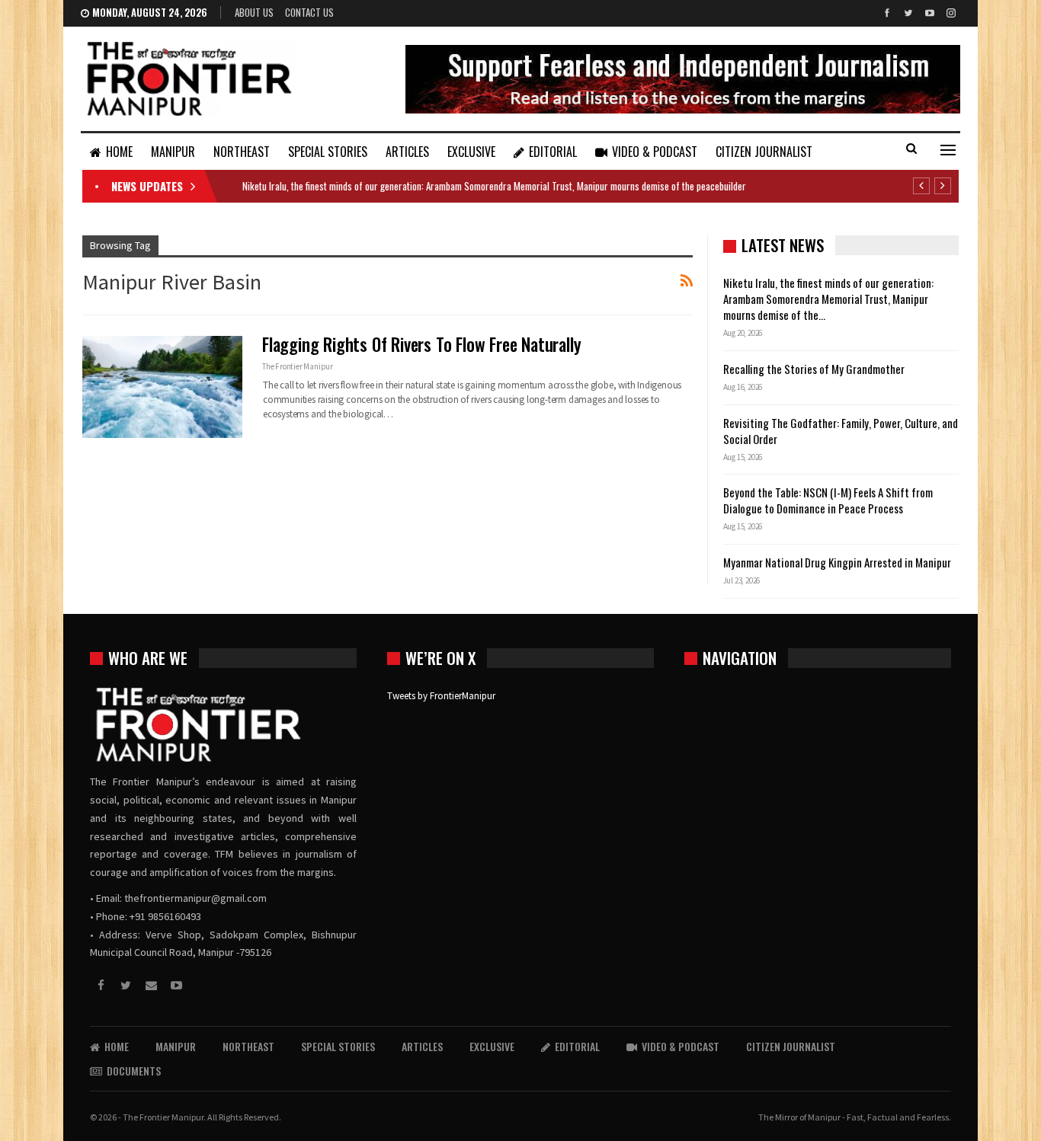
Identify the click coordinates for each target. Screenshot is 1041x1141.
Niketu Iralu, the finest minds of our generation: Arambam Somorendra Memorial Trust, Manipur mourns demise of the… (828, 298)
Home (119, 151)
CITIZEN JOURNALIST (764, 151)
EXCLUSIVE (471, 151)
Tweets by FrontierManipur (441, 695)
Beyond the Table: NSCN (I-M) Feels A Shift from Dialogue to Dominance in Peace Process (828, 500)
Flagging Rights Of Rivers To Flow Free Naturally (421, 344)
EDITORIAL (553, 151)
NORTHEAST (241, 151)
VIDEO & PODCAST (654, 151)
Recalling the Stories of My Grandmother (815, 368)
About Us (254, 12)
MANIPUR (173, 151)
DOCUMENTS (134, 1071)
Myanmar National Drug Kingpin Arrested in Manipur (837, 562)
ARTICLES (407, 151)
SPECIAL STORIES (327, 151)
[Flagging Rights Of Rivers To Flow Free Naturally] (162, 387)
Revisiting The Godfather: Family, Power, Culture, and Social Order (840, 430)
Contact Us (309, 12)
